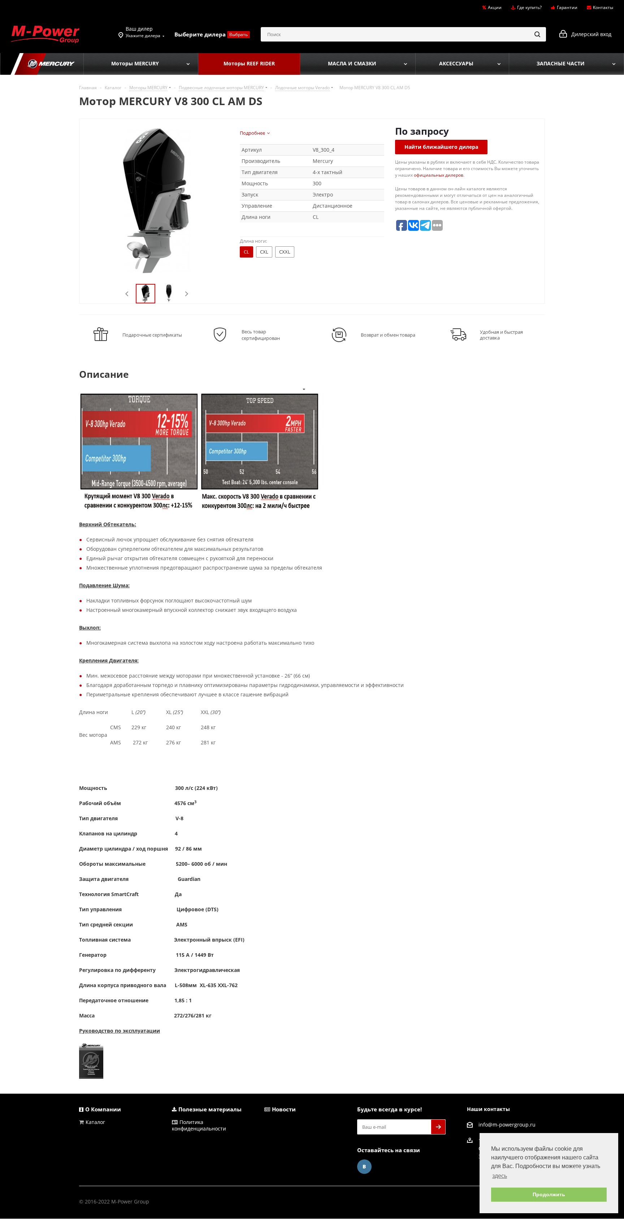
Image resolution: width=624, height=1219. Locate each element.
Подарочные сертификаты (152, 335)
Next (186, 294)
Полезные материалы (210, 1109)
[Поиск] (537, 34)
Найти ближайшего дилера (441, 146)
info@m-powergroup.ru (507, 1124)
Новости (284, 1109)
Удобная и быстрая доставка (501, 335)
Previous (127, 294)
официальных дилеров (438, 175)
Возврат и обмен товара (388, 335)
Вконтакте (364, 1166)
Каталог (95, 1122)
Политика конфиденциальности (199, 1125)
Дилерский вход (589, 34)
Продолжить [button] (549, 1194)
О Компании (103, 1109)
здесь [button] (499, 1176)
